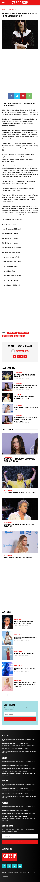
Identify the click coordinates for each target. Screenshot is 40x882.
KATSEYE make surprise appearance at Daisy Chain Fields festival (25, 386)
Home (3, 9)
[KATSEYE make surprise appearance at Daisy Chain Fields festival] (7, 386)
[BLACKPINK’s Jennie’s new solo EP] (7, 653)
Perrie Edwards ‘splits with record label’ (26, 408)
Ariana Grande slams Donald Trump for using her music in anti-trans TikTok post (25, 684)
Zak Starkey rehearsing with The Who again (24, 376)
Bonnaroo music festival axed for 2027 (24, 669)
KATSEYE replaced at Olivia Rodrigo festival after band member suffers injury (25, 419)
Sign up (20, 719)
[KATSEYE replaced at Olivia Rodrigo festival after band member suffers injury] (7, 419)
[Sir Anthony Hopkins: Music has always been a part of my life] (7, 622)
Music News (13, 9)
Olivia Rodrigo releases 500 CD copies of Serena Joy (25, 638)
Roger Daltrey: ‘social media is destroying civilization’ (24, 397)
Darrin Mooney (7, 336)
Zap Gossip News (22, 351)
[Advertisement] (20, 71)
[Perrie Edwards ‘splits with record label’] (7, 408)
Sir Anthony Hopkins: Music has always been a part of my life (23, 622)
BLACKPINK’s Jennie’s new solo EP (24, 653)
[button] (37, 2)
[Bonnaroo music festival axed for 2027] (7, 669)
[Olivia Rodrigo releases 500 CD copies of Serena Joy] (7, 638)
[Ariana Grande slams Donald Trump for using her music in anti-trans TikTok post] (7, 684)
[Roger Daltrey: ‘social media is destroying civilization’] (7, 397)
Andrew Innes (12, 333)
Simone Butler (19, 336)
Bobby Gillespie (23, 333)
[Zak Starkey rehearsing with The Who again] (7, 375)
